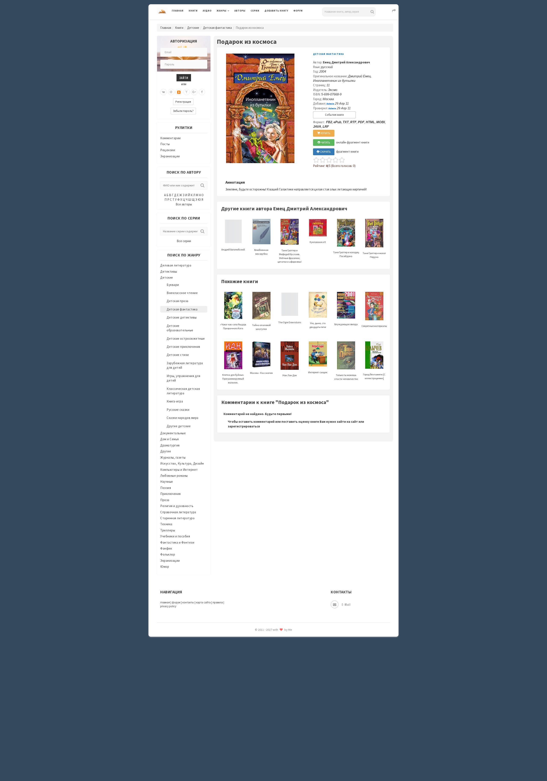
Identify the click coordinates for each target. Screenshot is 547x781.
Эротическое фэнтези (281, 756)
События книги (334, 115)
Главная (178, 10)
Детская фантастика (217, 28)
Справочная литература (178, 512)
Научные (166, 482)
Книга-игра (175, 401)
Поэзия (165, 488)
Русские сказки (178, 410)
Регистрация (183, 102)
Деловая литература (280, 21)
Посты (165, 144)
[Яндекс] (186, 92)
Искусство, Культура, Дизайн (182, 463)
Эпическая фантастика (282, 728)
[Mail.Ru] (171, 92)
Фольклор (167, 554)
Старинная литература (177, 518)
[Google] (194, 92)
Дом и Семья (169, 439)
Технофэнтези (275, 680)
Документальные (173, 433)
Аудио (207, 10)
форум (176, 602)
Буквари (173, 285)
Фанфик (166, 548)
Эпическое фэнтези (279, 737)
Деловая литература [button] (232, 21)
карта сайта (203, 602)
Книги (193, 10)
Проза (164, 500)
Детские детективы (182, 317)
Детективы (168, 271)
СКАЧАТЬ (325, 152)
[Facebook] (202, 92)
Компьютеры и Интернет (179, 470)
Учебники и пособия (175, 536)
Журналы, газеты (173, 457)
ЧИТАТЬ (325, 142)
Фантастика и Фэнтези (177, 542)
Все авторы (184, 204)
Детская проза (177, 301)
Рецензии (167, 150)
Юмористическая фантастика (287, 766)
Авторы (240, 10)
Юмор (164, 567)
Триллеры (167, 530)
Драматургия (170, 445)
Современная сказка (280, 642)
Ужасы (269, 690)
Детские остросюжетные (186, 338)
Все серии (184, 241)
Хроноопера (273, 718)
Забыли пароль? (183, 111)
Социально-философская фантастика (293, 651)
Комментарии (170, 138)
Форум (298, 10)
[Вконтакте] (163, 92)
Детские (193, 28)
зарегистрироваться (244, 426)
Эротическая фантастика (284, 747)
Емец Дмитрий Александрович (346, 62)
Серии (255, 10)
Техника (166, 524)
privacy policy (168, 606)
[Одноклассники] (179, 92)
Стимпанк (272, 661)
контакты (188, 602)
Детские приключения (183, 347)
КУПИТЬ (325, 133)
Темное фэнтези (277, 671)
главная (165, 602)
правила (218, 602)
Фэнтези (271, 709)
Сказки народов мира (183, 418)
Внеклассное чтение (182, 293)
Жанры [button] (221, 10)
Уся (267, 699)
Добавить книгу (276, 10)
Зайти (183, 77)
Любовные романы (174, 476)
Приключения (170, 494)
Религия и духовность (176, 506)
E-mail (346, 604)
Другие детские (179, 426)
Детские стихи (178, 355)
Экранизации (170, 156)
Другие (165, 451)
